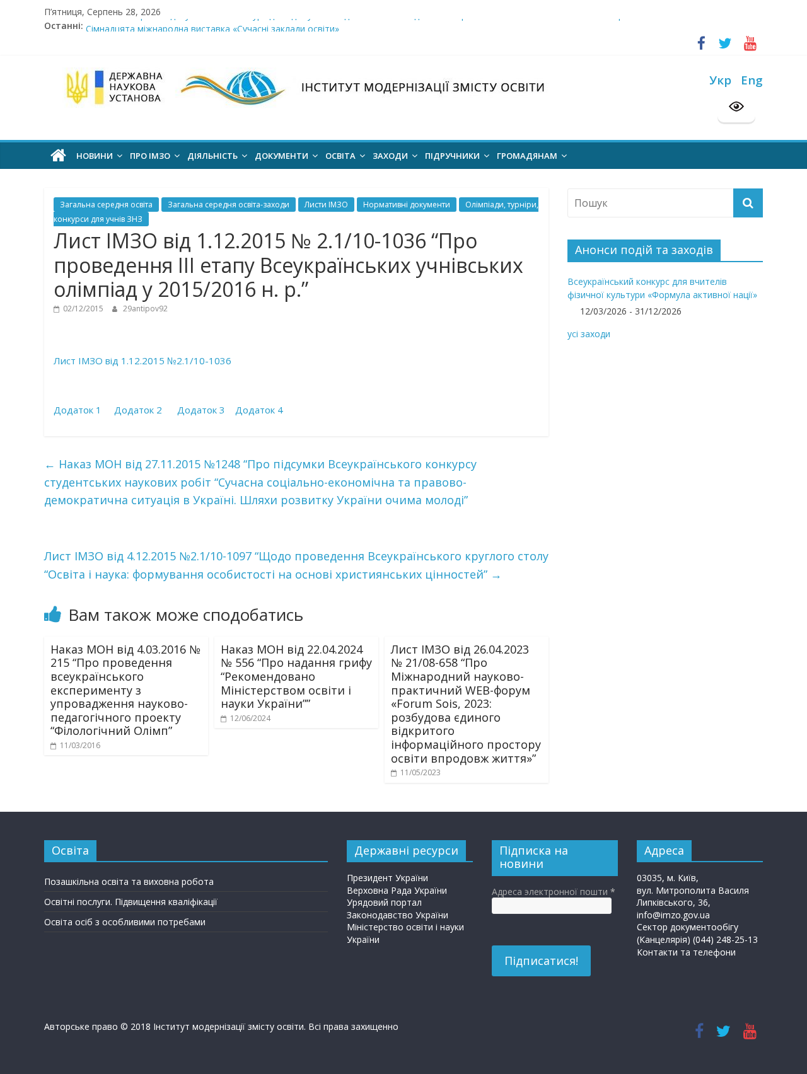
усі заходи (588, 334)
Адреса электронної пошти (553, 892)
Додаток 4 (259, 409)
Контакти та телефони (686, 952)
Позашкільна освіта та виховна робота (129, 881)
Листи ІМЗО (326, 204)
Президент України (387, 878)
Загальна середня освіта (106, 204)
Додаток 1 (79, 409)
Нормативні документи (406, 204)
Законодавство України (397, 915)
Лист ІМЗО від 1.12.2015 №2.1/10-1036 (142, 360)
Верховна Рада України (397, 890)
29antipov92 (145, 308)
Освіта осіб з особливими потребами (125, 922)
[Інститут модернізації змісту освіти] (58, 155)
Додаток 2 (139, 409)
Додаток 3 (201, 409)
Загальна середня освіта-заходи (228, 204)
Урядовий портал (384, 902)
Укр (720, 80)
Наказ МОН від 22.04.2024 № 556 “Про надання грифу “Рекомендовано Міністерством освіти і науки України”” (296, 676)
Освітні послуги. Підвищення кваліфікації (131, 902)
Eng (752, 80)
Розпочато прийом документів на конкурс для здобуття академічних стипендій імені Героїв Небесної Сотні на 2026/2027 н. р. (355, 21)
